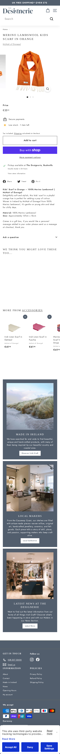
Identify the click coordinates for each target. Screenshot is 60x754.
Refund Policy (36, 678)
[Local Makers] (30, 488)
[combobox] (30, 18)
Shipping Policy (37, 682)
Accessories (32, 310)
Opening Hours (9, 690)
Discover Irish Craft (30, 453)
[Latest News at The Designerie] (30, 575)
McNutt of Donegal (12, 44)
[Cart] (48, 10)
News (5, 686)
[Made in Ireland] (30, 406)
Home (5, 29)
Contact (6, 678)
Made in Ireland (10, 682)
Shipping (18, 133)
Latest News (30, 626)
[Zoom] (47, 89)
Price (5, 105)
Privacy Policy (36, 674)
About (5, 674)
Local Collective (30, 540)
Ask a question (11, 237)
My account (8, 694)
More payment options (30, 157)
